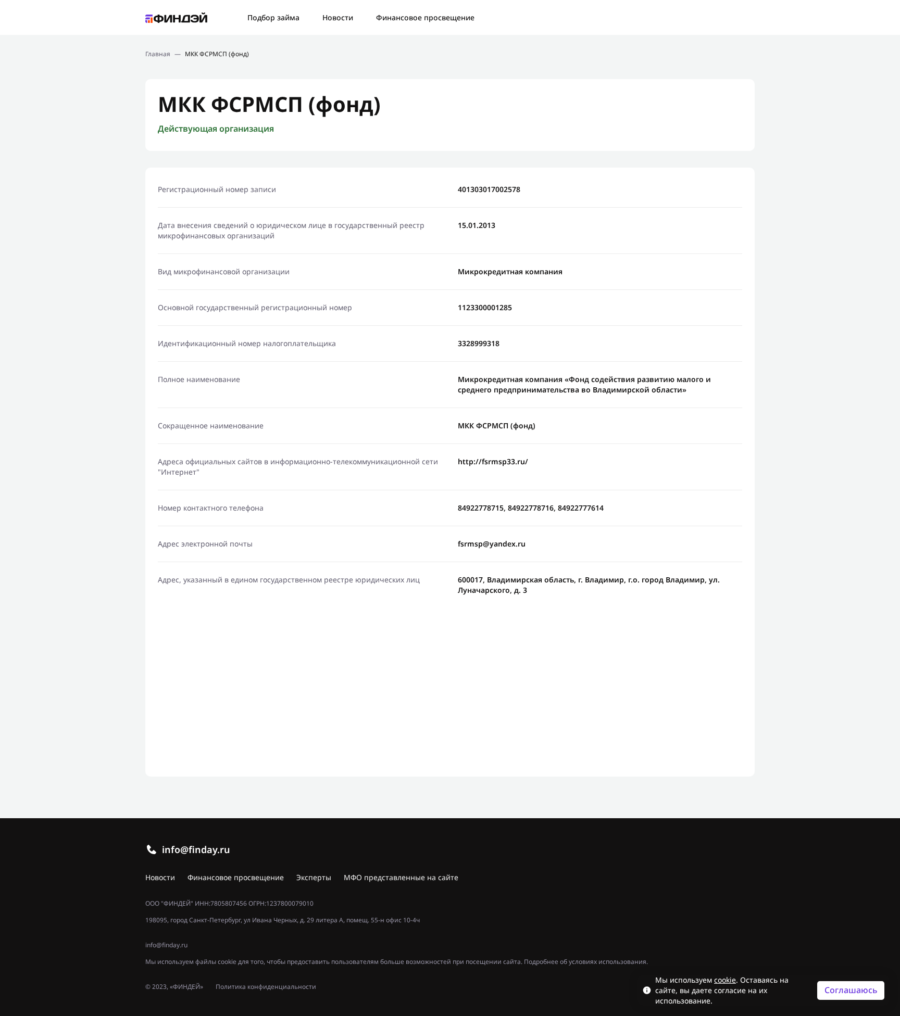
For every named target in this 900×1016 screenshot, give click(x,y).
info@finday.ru (196, 849)
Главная (157, 54)
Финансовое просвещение (425, 17)
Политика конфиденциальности (266, 987)
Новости (337, 17)
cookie (725, 980)
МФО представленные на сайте (401, 877)
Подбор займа (273, 17)
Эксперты (313, 877)
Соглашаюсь (851, 990)
